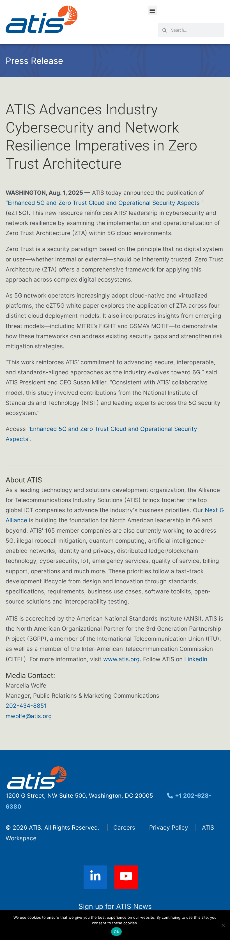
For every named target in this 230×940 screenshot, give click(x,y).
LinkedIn (195, 659)
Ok (116, 931)
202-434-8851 (26, 705)
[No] (223, 925)
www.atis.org (121, 659)
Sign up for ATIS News (115, 906)
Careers (124, 827)
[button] (152, 10)
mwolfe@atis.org (29, 715)
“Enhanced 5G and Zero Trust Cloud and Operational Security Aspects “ (105, 202)
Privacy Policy (168, 827)
